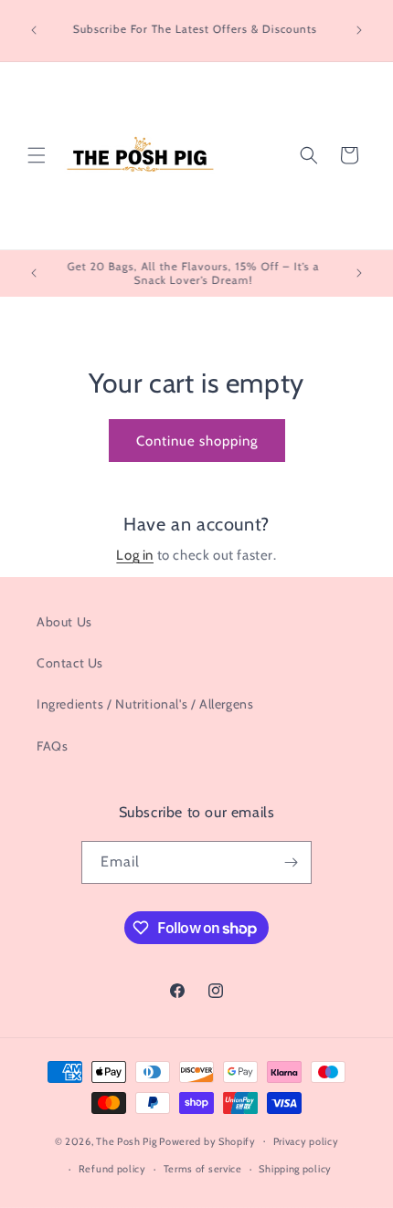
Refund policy (112, 1168)
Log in (135, 555)
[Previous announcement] (34, 30)
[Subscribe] (291, 862)
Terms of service (203, 1168)
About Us (64, 622)
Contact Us (70, 663)
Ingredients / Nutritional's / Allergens (145, 704)
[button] (36, 155)
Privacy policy (306, 1141)
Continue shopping (197, 441)
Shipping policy (295, 1168)
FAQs (52, 746)
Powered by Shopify (207, 1140)
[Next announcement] (359, 30)
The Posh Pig (126, 1140)
